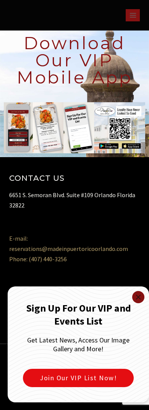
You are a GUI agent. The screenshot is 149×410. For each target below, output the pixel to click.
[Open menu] (133, 15)
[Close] (138, 297)
